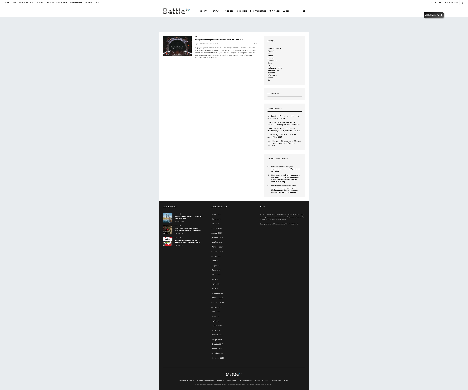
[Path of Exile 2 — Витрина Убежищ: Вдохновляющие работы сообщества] (167, 229)
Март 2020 (215, 330)
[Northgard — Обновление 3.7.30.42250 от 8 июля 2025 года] (167, 218)
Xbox (269, 53)
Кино (270, 63)
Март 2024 (215, 261)
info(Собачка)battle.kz (290, 224)
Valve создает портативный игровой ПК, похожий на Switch (285, 169)
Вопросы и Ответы (10, 2)
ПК (196, 36)
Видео (230, 11)
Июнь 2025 (215, 219)
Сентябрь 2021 (217, 302)
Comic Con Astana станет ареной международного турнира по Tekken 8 (284, 130)
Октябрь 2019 (217, 353)
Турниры (276, 11)
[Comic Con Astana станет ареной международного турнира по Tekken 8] (167, 241)
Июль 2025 (215, 214)
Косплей (243, 11)
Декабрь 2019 (217, 344)
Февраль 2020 (217, 335)
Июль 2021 (215, 311)
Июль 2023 (215, 270)
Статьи (216, 11)
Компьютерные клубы (26, 2)
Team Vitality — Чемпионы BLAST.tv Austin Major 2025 (282, 136)
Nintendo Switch (274, 48)
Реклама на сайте (76, 2)
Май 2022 (215, 284)
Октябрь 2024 (217, 247)
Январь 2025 (216, 233)
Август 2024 (216, 256)
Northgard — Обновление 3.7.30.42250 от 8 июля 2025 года (283, 117)
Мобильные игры (275, 68)
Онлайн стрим (259, 11)
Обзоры (271, 78)
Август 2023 (216, 265)
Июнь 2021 (215, 316)
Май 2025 (215, 224)
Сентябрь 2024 (217, 251)
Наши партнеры (61, 2)
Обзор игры (272, 75)
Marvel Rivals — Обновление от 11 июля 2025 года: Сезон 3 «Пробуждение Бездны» (284, 143)
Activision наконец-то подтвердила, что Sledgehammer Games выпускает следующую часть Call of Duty (285, 178)
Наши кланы (89, 2)
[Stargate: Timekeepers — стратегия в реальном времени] (177, 46)
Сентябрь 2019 (217, 358)
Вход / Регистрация (451, 2)
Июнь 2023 (215, 274)
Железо (271, 58)
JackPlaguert (203, 44)
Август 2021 (216, 307)
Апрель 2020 (216, 325)
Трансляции (49, 2)
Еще (287, 11)
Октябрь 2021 (217, 298)
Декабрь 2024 (217, 237)
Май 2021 (215, 321)
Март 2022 (215, 288)
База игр (40, 2)
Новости (203, 11)
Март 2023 (215, 279)
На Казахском (273, 70)
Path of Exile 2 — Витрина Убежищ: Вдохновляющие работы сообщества (284, 123)
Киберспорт (273, 61)
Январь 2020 (216, 339)
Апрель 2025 (216, 228)
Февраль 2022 (217, 293)
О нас (98, 2)
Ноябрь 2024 (216, 242)
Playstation (272, 51)
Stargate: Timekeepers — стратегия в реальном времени (219, 39)
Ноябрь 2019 (216, 348)
